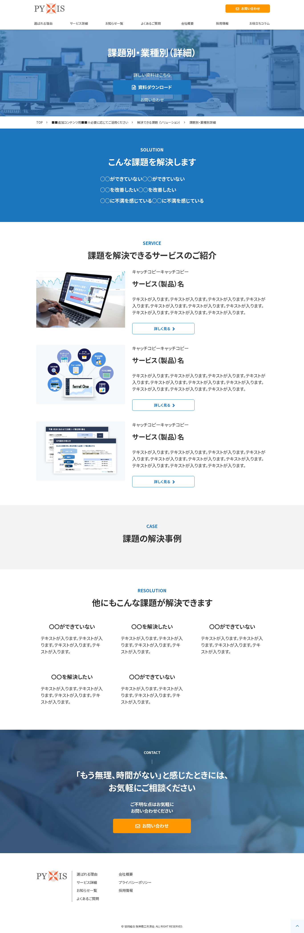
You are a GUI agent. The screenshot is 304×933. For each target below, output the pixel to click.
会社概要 (187, 23)
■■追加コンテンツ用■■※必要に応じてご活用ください (90, 122)
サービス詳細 (79, 23)
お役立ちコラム (259, 23)
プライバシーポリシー (135, 882)
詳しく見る (162, 328)
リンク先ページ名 (72, 639)
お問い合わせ (250, 8)
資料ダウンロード (155, 87)
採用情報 (222, 23)
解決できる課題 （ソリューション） (158, 122)
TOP (39, 122)
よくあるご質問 (151, 23)
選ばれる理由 (43, 23)
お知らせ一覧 (114, 23)
